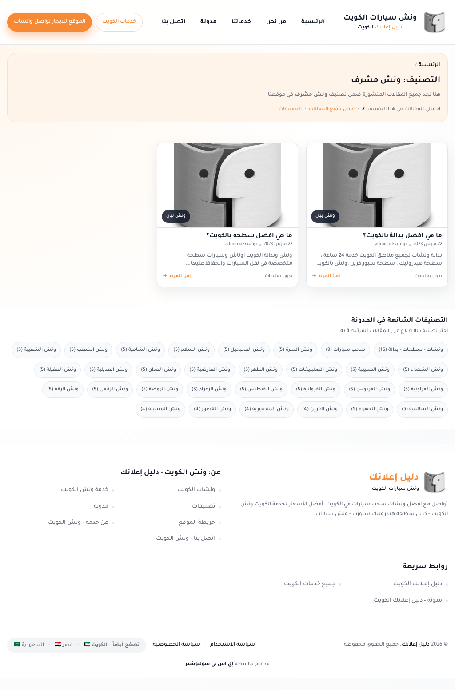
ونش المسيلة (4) (160, 409)
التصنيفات (290, 109)
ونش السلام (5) (191, 350)
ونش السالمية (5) (422, 409)
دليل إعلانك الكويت (417, 584)
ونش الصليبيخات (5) (314, 370)
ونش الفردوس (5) (369, 389)
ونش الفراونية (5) (423, 389)
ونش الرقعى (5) (110, 389)
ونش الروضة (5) (159, 389)
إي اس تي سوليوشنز (209, 664)
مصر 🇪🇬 (64, 645)
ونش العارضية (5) (209, 370)
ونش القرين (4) (320, 409)
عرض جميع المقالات (332, 109)
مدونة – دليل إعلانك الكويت (408, 601)
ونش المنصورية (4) (266, 409)
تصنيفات (203, 507)
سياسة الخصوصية (176, 645)
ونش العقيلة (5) (57, 370)
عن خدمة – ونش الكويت (78, 523)
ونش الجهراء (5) (369, 409)
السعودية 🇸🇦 (29, 645)
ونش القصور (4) (212, 409)
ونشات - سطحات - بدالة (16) (411, 350)
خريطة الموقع (197, 523)
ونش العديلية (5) (108, 370)
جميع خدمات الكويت (309, 584)
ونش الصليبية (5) (370, 370)
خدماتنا (241, 22)
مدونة (208, 22)
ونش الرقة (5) (63, 389)
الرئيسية (313, 22)
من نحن (276, 22)
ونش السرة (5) (295, 350)
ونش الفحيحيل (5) (244, 350)
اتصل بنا (173, 22)
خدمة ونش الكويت (84, 490)
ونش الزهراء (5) (209, 389)
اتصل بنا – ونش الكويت (185, 539)
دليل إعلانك (416, 645)
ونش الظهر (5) (260, 370)
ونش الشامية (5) (140, 350)
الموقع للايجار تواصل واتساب (49, 22)
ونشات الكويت (196, 490)
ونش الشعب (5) (88, 350)
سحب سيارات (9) (345, 350)
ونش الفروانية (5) (315, 389)
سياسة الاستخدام (232, 645)
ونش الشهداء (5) (423, 370)
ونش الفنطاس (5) (261, 389)
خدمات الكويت (119, 22)
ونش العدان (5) (158, 370)
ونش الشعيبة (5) (36, 350)
